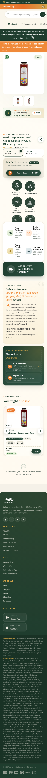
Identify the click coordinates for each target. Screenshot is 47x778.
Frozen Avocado (16, 641)
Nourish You (7, 708)
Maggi (23, 680)
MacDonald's (11, 734)
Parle (25, 666)
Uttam (37, 715)
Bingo (5, 760)
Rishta (9, 696)
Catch (11, 729)
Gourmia (35, 724)
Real (36, 658)
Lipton (31, 710)
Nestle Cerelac (38, 703)
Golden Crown (19, 743)
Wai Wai (5, 701)
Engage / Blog (8, 539)
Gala (31, 739)
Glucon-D (12, 701)
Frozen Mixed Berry (23, 648)
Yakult (5, 682)
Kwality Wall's (29, 736)
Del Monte (18, 727)
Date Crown (7, 706)
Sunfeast (29, 746)
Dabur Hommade (26, 734)
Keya (18, 715)
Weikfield (15, 696)
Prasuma (6, 661)
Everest (23, 746)
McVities (13, 739)
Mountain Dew (37, 708)
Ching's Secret (13, 699)
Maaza (13, 753)
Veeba (5, 757)
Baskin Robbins (35, 691)
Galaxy (37, 757)
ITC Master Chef (14, 689)
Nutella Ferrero (25, 687)
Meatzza (5, 694)
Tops (4, 734)
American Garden (25, 689)
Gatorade (6, 680)
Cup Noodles (35, 673)
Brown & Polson (23, 710)
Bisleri (40, 710)
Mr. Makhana (15, 741)
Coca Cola (13, 720)
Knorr (22, 715)
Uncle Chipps (14, 661)
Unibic (25, 706)
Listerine (14, 684)
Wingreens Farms (8, 727)
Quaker (30, 677)
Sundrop (34, 743)
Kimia (30, 682)
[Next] (40, 431)
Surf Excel (17, 668)
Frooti (5, 753)
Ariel (19, 750)
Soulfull (39, 670)
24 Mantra (6, 715)
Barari (24, 658)
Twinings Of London (29, 670)
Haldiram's (30, 658)
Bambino (40, 743)
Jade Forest (25, 732)
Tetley (35, 677)
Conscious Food (16, 706)
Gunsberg (14, 750)
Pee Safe (36, 699)
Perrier (29, 755)
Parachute (36, 734)
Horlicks (9, 663)
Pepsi (40, 741)
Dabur (5, 724)
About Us (6, 531)
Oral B (28, 701)
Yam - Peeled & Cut (30, 646)
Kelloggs (13, 715)
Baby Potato (7, 655)
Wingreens (6, 677)
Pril (41, 673)
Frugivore (10, 722)
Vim (9, 753)
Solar (36, 661)
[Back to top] (41, 774)
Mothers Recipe (21, 701)
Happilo (29, 724)
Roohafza (18, 694)
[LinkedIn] (23, 519)
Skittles (25, 713)
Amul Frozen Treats (36, 732)
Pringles (5, 755)
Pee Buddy (20, 666)
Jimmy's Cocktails (23, 691)
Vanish (5, 717)
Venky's (18, 753)
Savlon (5, 736)
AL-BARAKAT (24, 741)
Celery (14, 648)
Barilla (22, 717)
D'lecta (11, 743)
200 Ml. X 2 (12, 443)
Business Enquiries (10, 573)
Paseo (41, 668)
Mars (41, 727)
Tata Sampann (12, 724)
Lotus (23, 720)
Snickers (27, 743)
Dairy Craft (25, 684)
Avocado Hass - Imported (30, 641)
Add (37, 451)
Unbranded (7, 741)
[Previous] (6, 431)
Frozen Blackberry (31, 643)
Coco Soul (11, 736)
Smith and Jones (31, 720)
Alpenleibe (33, 694)
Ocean (34, 675)
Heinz (38, 663)
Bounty (35, 739)
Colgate (5, 748)
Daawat (23, 750)
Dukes (18, 732)
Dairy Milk (28, 675)
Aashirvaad (7, 691)
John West (39, 713)
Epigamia (6, 720)
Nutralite (35, 741)
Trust (14, 666)
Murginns (12, 670)
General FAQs (8, 562)
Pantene (30, 706)
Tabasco (14, 691)
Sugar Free (27, 722)
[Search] (43, 14)
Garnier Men (25, 739)
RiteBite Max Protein (24, 708)
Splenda (12, 694)
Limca (35, 682)
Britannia (30, 753)
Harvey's (15, 757)
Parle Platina (36, 755)
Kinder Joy (38, 736)
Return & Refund (9, 542)
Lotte (40, 661)
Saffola (24, 753)
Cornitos (36, 727)
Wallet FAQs (7, 566)
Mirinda (16, 717)
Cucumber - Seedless (19, 650)
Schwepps (6, 703)
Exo (30, 741)
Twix (20, 661)
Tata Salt (21, 699)
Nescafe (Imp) (35, 701)
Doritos (24, 727)
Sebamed (22, 696)
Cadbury (16, 748)
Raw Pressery (36, 722)
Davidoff (25, 703)
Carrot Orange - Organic (15, 646)
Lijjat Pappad (34, 684)
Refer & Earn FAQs (10, 570)
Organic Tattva (18, 722)
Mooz (35, 750)
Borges (38, 717)
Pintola (30, 727)
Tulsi (41, 699)
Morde (36, 706)
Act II (13, 673)
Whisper (5, 689)
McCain (35, 746)
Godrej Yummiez (18, 663)
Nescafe (18, 703)
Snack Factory (19, 675)
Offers (5, 535)
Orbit (32, 687)
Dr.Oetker (25, 682)
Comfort (6, 729)
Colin (15, 713)
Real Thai (35, 689)
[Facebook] (5, 519)
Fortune (14, 708)
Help (42, 2)
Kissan (18, 736)
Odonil (5, 699)
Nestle (18, 739)
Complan (19, 670)
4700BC (13, 703)
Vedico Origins (8, 713)
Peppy (24, 724)
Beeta (37, 748)
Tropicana (27, 663)
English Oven (29, 696)
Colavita (6, 743)
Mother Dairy (7, 673)
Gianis (19, 682)
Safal (39, 750)
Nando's (11, 668)
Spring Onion (38, 653)
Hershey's (32, 713)
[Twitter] (17, 519)
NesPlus (14, 710)
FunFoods (6, 750)
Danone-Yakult (33, 668)
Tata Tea (36, 753)
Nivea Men (23, 677)
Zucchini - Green (19, 643)
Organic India (15, 677)
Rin (22, 668)
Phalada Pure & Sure (32, 680)
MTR (32, 661)
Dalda (13, 760)
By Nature (18, 658)
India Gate (6, 739)
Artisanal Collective (9, 732)
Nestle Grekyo (7, 687)
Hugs (18, 720)
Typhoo (33, 717)
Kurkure (11, 717)
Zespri (10, 666)
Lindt (9, 757)
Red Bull (12, 680)
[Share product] (41, 139)
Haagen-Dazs (22, 755)
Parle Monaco (15, 746)
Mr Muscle (16, 687)
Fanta (22, 736)
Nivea (33, 663)
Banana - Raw (31, 650)
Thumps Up (26, 661)
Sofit (35, 710)
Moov (26, 668)
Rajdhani (19, 760)
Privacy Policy (8, 546)
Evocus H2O (7, 710)
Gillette (18, 680)
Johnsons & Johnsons (26, 748)
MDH (19, 724)
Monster (5, 670)
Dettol (18, 734)
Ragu (5, 675)
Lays (36, 729)
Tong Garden (13, 755)
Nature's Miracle (21, 673)
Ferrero (30, 703)
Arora (32, 715)
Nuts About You (29, 757)
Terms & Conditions (10, 550)
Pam (4, 663)
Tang (40, 684)
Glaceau (20, 713)
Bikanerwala (28, 699)
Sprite (5, 666)
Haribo (19, 684)
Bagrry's (27, 715)
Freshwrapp (32, 666)
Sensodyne (11, 675)
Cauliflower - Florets (26, 653)
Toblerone (25, 694)
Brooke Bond (30, 729)
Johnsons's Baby (19, 729)
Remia (37, 687)
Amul (10, 748)
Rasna (37, 696)
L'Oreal (20, 757)
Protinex (30, 750)
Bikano (7, 684)
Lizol (28, 673)
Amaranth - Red (14, 653)
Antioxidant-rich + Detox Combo (20, 433)
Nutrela (27, 717)
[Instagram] (11, 519)
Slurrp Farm (7, 746)
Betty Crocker (12, 682)
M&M (9, 760)
